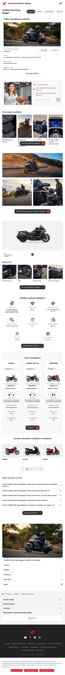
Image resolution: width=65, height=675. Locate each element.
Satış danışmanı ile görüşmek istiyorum (46, 89)
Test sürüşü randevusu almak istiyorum (46, 94)
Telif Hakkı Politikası (14, 647)
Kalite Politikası (34, 647)
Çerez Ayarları (42, 643)
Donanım (39, 11)
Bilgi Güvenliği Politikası (55, 643)
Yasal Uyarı (7, 643)
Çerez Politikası (31, 643)
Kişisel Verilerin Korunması (18, 643)
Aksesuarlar (60, 11)
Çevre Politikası (24, 647)
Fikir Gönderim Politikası (28, 650)
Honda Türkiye (40, 650)
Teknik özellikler (49, 11)
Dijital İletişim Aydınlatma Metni (48, 647)
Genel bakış (31, 11)
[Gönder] (58, 100)
